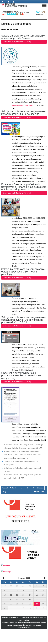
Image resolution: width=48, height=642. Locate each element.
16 (43, 595)
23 (43, 599)
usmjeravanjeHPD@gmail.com (24, 105)
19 (17, 599)
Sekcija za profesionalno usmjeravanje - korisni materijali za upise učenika (23, 112)
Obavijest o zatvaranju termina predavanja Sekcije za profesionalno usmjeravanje (21, 376)
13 (23, 595)
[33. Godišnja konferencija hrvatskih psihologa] (24, 15)
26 (17, 604)
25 (11, 604)
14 (30, 595)
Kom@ (15, 617)
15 (37, 595)
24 (5, 604)
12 (17, 595)
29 (37, 604)
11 (11, 595)
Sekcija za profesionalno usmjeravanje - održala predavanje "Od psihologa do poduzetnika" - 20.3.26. (23, 320)
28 (30, 604)
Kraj (4, 492)
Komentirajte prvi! (9, 42)
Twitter (8, 1)
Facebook (3, 1)
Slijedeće (40, 488)
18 (11, 599)
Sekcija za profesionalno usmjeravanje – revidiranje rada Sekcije (23, 37)
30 (43, 604)
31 (5, 608)
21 (30, 599)
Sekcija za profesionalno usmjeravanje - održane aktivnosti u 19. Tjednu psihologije (23, 272)
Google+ (14, 1)
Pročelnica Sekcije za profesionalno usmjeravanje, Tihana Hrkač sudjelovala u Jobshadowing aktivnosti (23, 187)
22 (37, 599)
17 (5, 599)
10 (5, 595)
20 (23, 599)
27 (23, 604)
